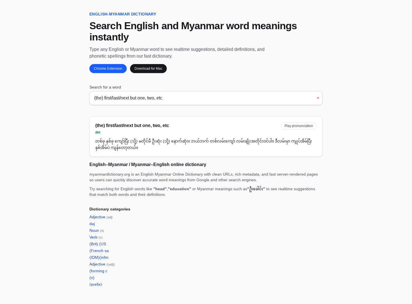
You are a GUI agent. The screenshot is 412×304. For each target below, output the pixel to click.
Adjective (101, 217)
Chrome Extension (108, 69)
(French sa (99, 250)
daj (92, 223)
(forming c (98, 271)
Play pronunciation (298, 126)
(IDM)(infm (98, 257)
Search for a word (105, 87)
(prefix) (95, 284)
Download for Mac (148, 69)
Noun (96, 230)
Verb (96, 237)
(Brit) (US (97, 244)
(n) (91, 277)
